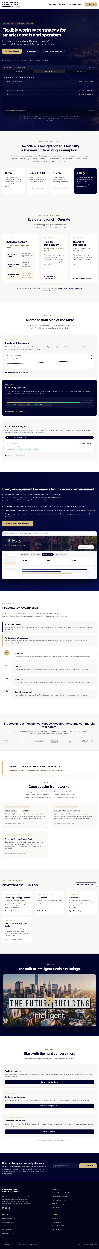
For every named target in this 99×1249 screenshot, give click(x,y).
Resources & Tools (8, 1235)
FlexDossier (55, 1209)
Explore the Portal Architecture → (18, 525)
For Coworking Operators (60, 1198)
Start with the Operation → (49, 1107)
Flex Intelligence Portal (59, 1202)
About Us (55, 1220)
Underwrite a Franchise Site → (15, 458)
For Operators (31, 51)
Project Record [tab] (61, 556)
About (80, 4)
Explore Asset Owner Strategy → (17, 374)
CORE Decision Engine (59, 1206)
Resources (72, 4)
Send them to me (88, 1168)
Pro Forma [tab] (24, 556)
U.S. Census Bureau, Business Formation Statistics (36, 191)
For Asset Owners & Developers (62, 1195)
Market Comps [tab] (35, 556)
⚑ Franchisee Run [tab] (80, 71)
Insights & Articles (57, 1224)
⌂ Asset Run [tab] (19, 71)
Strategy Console (8, 1224)
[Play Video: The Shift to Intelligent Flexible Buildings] (49, 1002)
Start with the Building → (49, 1084)
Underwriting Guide (8, 1231)
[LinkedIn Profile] (3, 1210)
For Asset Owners (12, 51)
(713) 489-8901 (57, 1231)
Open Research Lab (8, 1220)
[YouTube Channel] (6, 1210)
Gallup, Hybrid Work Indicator (12, 192)
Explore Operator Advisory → (15, 413)
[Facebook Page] (9, 1210)
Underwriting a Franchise (52, 51)
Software (51, 4)
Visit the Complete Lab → (86, 886)
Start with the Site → (49, 1133)
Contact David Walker (59, 1228)
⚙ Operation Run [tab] (49, 71)
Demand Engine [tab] (48, 556)
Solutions (61, 4)
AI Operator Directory (9, 1228)
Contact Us (91, 4)
